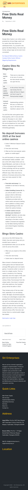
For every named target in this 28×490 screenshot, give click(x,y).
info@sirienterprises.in (13, 441)
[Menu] (5, 6)
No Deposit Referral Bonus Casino (12, 56)
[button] (8, 333)
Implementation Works (8, 399)
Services (4, 404)
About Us (4, 406)
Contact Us (5, 408)
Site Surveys (5, 397)
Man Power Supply (7, 395)
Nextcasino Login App (8, 318)
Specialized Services (8, 402)
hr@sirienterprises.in (8, 443)
